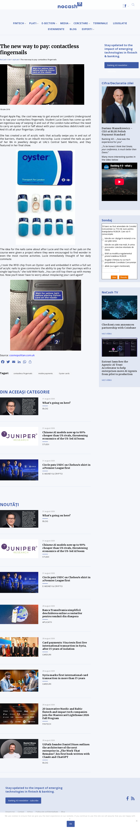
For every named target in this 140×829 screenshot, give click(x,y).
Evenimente (56, 29)
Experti (87, 29)
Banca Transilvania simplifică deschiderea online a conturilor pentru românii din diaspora (62, 613)
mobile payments (45, 373)
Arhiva (30, 811)
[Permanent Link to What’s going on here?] (19, 414)
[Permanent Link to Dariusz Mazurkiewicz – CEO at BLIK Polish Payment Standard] (118, 125)
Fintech (18, 23)
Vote (114, 277)
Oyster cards (64, 373)
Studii (45, 444)
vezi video (107, 333)
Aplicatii (16, 59)
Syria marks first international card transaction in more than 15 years (65, 676)
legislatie (120, 23)
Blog (73, 29)
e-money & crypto (52, 473)
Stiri (9, 59)
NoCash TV (110, 292)
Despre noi (10, 811)
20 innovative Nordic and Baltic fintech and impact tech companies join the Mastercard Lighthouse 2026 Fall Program (65, 713)
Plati (32, 23)
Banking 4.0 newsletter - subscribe (118, 66)
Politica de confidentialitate (47, 811)
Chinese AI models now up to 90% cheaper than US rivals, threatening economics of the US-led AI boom (65, 435)
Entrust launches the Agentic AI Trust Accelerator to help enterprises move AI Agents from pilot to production (119, 368)
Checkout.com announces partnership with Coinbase (119, 326)
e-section (48, 23)
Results (123, 277)
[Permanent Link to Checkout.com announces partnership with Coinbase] (119, 321)
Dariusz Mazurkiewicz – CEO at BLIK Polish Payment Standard (117, 131)
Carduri (46, 654)
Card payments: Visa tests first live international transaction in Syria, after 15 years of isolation (64, 645)
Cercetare (81, 23)
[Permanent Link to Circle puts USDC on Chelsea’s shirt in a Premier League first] (19, 479)
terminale (100, 23)
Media (64, 23)
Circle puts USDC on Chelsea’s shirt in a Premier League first (66, 466)
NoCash (3, 59)
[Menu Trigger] (124, 6)
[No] (136, 820)
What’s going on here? (56, 402)
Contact (21, 811)
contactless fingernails (23, 373)
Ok (70, 824)
